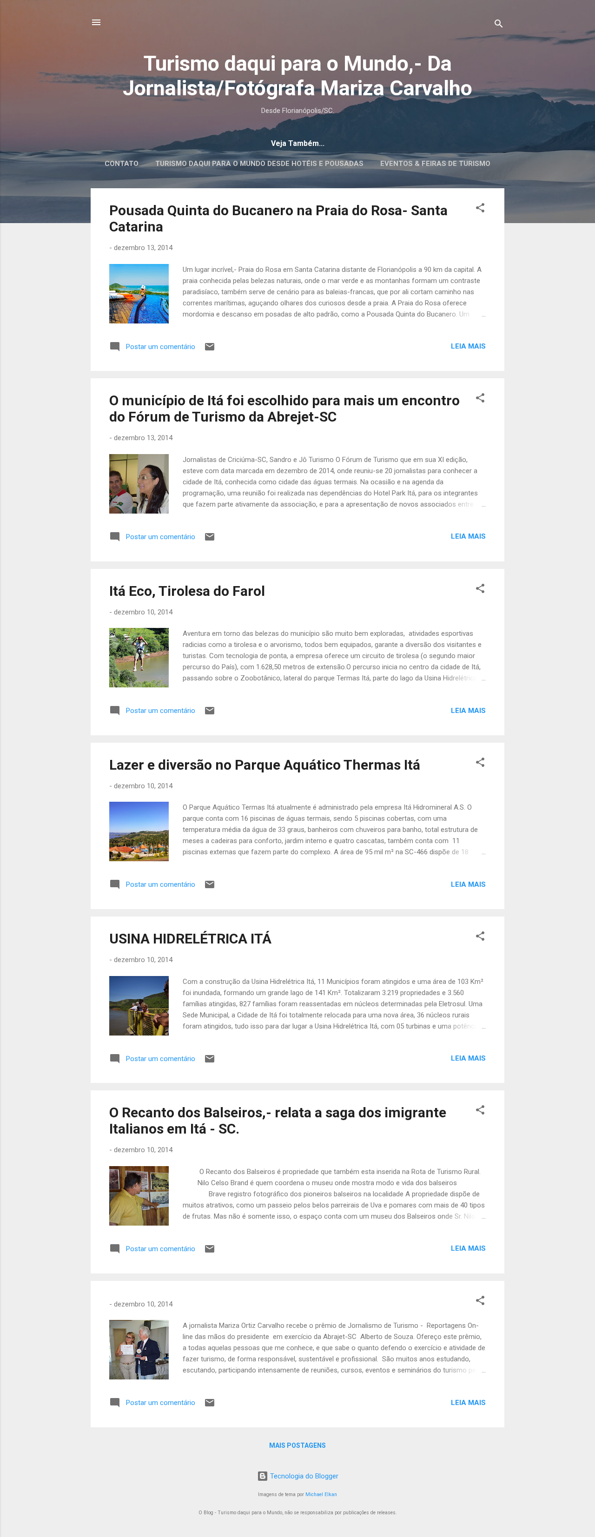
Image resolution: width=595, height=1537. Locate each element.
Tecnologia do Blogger (303, 1476)
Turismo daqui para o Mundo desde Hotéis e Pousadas (259, 163)
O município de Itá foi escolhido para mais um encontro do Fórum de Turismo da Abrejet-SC (284, 408)
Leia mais (468, 346)
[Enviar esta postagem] (209, 350)
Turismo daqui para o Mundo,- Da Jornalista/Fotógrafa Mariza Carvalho (297, 75)
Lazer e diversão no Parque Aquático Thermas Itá (264, 765)
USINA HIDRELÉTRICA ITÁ (190, 938)
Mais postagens (297, 1445)
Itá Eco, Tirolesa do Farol (187, 591)
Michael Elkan (321, 1494)
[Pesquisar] (498, 25)
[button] (480, 209)
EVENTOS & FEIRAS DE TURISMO (435, 163)
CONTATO (122, 163)
